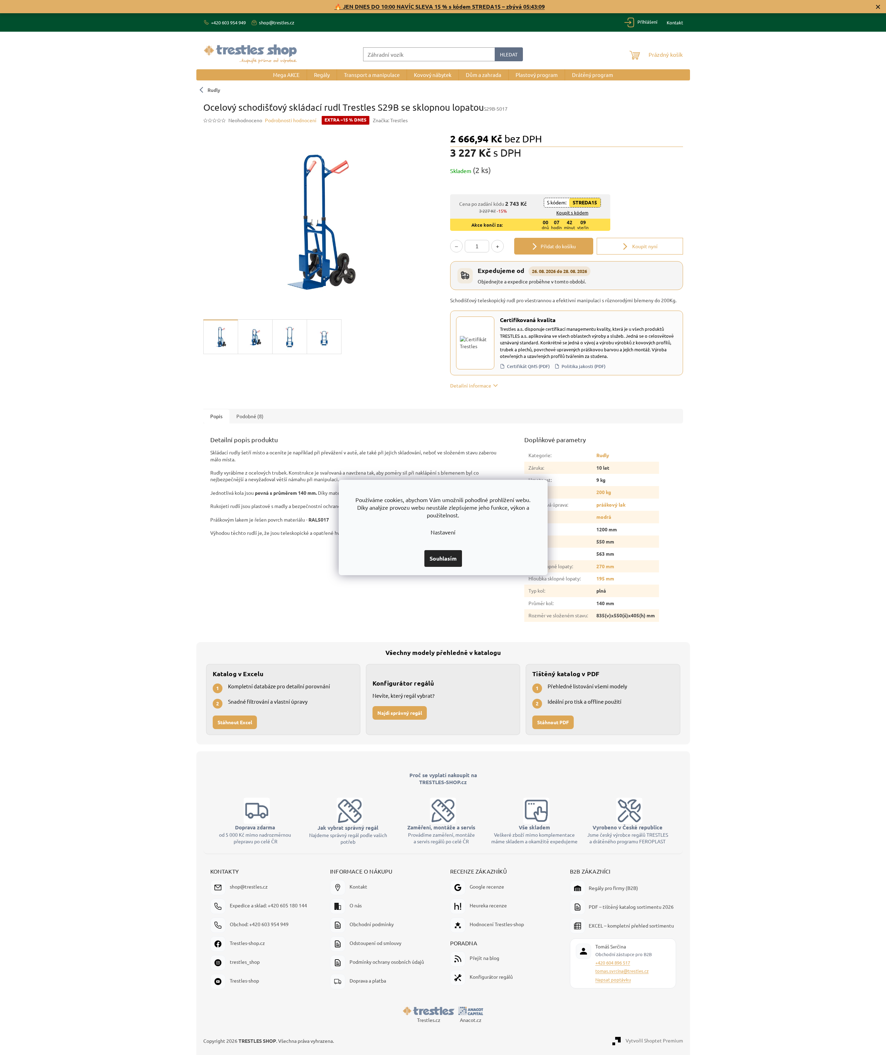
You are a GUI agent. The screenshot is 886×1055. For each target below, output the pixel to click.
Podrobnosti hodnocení (290, 120)
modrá (603, 517)
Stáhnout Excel (235, 722)
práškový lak (611, 504)
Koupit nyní (644, 246)
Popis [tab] (216, 416)
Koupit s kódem (572, 213)
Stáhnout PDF (553, 722)
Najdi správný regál (399, 712)
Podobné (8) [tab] (250, 416)
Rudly (213, 90)
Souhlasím (443, 558)
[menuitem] (286, 74)
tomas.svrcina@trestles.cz (622, 971)
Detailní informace (470, 385)
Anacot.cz (470, 1020)
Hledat (509, 54)
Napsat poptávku (613, 980)
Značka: (390, 120)
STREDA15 (585, 202)
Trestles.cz (428, 1020)
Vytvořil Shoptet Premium (654, 1040)
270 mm (605, 566)
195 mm (605, 578)
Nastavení (443, 532)
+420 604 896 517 (612, 963)
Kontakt (675, 22)
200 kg (603, 492)
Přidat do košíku (558, 246)
